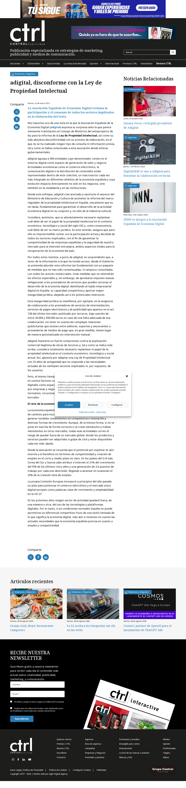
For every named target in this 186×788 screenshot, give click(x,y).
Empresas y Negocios (95, 752)
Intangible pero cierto (129, 743)
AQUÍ (104, 387)
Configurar (116, 404)
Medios (166, 739)
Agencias (89, 739)
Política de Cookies (87, 412)
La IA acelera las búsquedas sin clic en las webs (91, 628)
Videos (166, 757)
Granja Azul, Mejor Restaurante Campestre (32, 628)
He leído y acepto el (39, 701)
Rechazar (93, 404)
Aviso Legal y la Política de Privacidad (48, 701)
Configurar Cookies (82, 770)
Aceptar (69, 404)
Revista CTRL (63, 748)
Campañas (90, 748)
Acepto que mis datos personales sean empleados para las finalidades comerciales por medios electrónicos (36, 709)
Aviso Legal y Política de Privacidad (26, 770)
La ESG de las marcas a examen (134, 752)
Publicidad (101, 770)
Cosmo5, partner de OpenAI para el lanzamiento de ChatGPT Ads (148, 628)
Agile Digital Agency (58, 773)
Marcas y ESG (125, 757)
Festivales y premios (94, 757)
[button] (126, 376)
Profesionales (169, 748)
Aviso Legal (101, 412)
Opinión (166, 743)
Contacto (61, 757)
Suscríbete (62, 752)
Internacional (125, 748)
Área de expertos (93, 743)
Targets (166, 752)
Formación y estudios (129, 739)
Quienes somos (64, 739)
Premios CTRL (63, 743)
